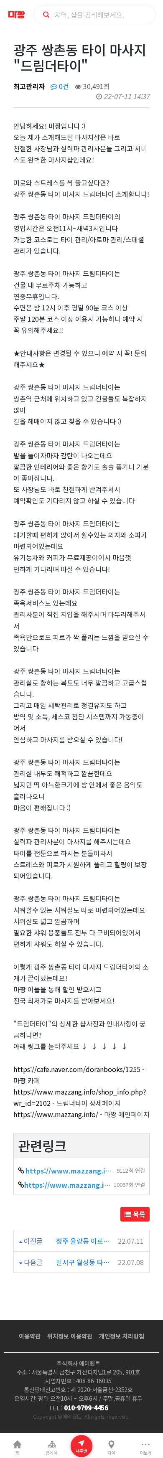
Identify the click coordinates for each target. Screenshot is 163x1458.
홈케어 (51, 1453)
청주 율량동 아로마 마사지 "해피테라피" (84, 1241)
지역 (111, 1453)
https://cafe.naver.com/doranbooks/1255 (76, 1069)
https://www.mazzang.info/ (55, 1114)
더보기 (145, 1453)
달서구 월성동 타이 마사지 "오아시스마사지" (84, 1262)
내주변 (81, 1451)
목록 (138, 1214)
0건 (63, 86)
